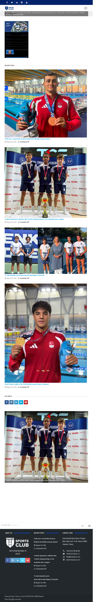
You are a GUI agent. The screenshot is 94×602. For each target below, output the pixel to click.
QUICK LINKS (61, 13)
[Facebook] (7, 402)
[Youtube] (26, 402)
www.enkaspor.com (73, 560)
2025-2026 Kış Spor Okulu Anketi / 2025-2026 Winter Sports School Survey (33, 13)
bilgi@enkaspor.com (73, 557)
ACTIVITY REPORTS (72, 13)
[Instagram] (11, 402)
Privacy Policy (9, 596)
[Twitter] (21, 402)
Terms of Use (20, 596)
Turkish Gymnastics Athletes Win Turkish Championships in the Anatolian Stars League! (34, 219)
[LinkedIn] (16, 402)
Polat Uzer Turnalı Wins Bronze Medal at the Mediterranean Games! (27, 139)
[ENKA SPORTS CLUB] (9, 8)
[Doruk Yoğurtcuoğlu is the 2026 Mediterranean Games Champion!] (46, 333)
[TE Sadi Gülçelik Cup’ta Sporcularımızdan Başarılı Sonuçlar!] (46, 250)
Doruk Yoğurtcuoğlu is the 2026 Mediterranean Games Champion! (27, 384)
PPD (27, 596)
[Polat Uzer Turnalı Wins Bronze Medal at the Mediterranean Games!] (46, 103)
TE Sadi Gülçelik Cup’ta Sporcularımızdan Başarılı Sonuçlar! (25, 275)
